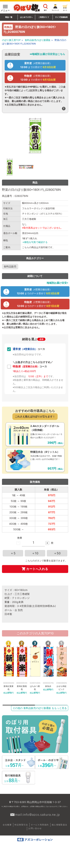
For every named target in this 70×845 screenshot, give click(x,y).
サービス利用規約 (40, 824)
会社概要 (7, 824)
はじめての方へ (26, 17)
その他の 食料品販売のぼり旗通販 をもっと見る (40, 708)
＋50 (57, 553)
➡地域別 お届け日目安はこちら (47, 53)
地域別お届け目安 (57, 282)
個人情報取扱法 (59, 824)
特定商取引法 (21, 824)
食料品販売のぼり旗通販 (37, 40)
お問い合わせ (35, 828)
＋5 (12, 553)
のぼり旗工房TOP (11, 40)
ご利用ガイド (43, 17)
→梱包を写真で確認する (35, 242)
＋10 (35, 553)
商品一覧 (8, 17)
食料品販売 (10, 266)
